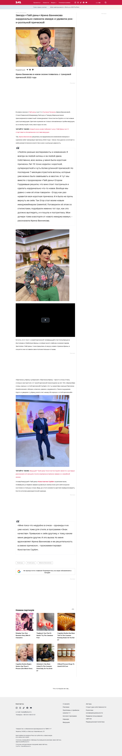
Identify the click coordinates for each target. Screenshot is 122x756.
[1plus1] (18, 2)
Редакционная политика (95, 722)
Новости (46, 2)
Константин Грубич (46, 481)
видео (53, 2)
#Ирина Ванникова (45, 562)
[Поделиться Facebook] (30, 69)
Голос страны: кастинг (40, 7)
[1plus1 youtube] (31, 708)
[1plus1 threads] (20, 708)
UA (97, 2)
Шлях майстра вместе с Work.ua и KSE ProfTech (64, 7)
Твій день (32, 112)
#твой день (31, 562)
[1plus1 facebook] (27, 708)
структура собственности (96, 707)
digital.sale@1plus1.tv (22, 741)
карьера (66, 719)
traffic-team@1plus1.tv (23, 746)
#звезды (20, 562)
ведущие (66, 722)
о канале (66, 704)
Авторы (89, 704)
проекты (36, 2)
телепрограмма (64, 2)
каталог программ (70, 716)
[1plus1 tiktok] (24, 708)
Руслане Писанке (49, 112)
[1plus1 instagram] (17, 708)
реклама (66, 707)
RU (99, 2)
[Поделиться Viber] (33, 69)
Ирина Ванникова (25, 136)
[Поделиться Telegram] (27, 69)
